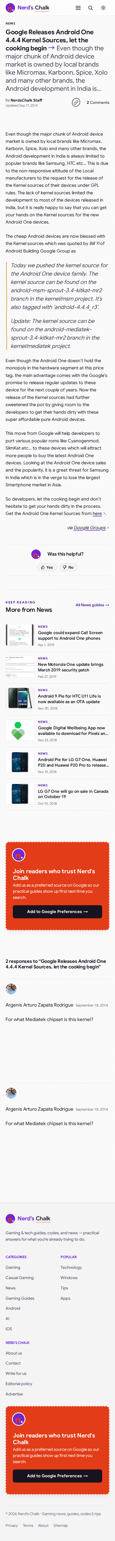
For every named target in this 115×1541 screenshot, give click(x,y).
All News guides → (92, 604)
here (97, 513)
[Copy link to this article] (76, 102)
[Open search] (90, 8)
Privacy (12, 1525)
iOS (9, 1328)
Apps (65, 1298)
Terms (28, 1525)
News (10, 23)
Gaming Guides (20, 1298)
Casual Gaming (20, 1277)
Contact (13, 1363)
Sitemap (61, 1525)
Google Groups (89, 528)
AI (7, 1318)
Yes (49, 567)
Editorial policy (19, 1383)
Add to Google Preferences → (57, 911)
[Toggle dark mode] (103, 8)
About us (14, 1353)
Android (13, 1308)
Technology (71, 1267)
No (71, 567)
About (43, 1525)
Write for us (16, 1373)
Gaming (13, 1267)
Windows (69, 1277)
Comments (98, 102)
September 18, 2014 (92, 1005)
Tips (64, 1287)
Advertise (14, 1394)
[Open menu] (78, 7)
